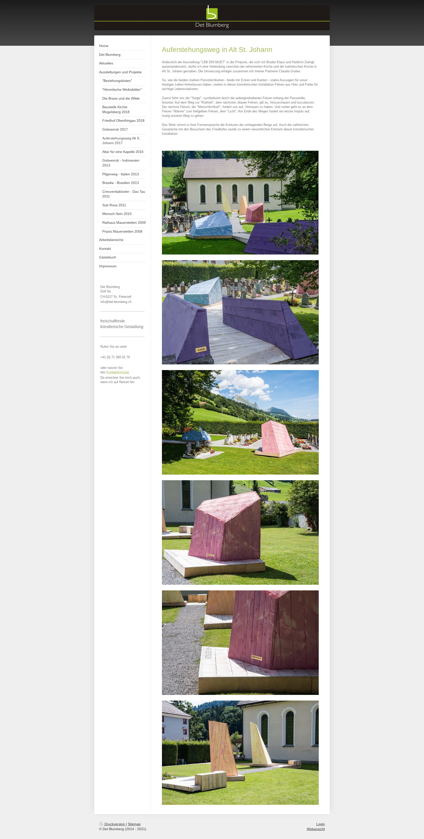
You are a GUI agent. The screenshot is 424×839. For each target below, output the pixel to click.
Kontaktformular (117, 372)
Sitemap (134, 824)
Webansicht (316, 829)
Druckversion (115, 824)
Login (320, 824)
